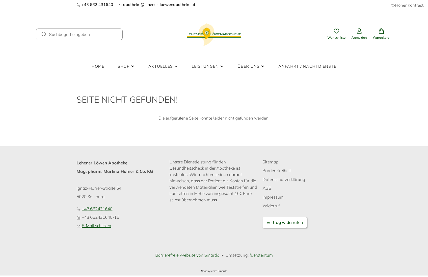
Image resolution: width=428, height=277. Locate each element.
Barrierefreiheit (277, 170)
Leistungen (206, 66)
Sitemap (270, 161)
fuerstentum (261, 255)
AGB (267, 188)
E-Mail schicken (96, 225)
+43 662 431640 (95, 4)
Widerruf (271, 205)
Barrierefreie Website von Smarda (187, 255)
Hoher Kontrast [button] (409, 5)
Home (98, 66)
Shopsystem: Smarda (214, 271)
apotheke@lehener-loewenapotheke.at (156, 4)
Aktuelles (161, 66)
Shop (124, 66)
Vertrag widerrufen (285, 222)
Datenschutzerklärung (284, 179)
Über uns (249, 66)
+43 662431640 (97, 208)
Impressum (273, 197)
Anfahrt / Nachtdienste (307, 66)
